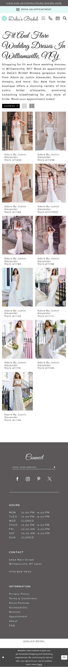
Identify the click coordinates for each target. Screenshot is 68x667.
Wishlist (15, 612)
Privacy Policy (19, 593)
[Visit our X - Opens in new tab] (50, 479)
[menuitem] (43, 18)
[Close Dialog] (3, 657)
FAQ (12, 625)
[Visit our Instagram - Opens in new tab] (28, 479)
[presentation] (17, 131)
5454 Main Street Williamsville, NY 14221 (25, 561)
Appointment (18, 616)
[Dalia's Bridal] (20, 18)
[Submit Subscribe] (54, 467)
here (39, 664)
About (13, 621)
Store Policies (19, 602)
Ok (64, 657)
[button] (43, 18)
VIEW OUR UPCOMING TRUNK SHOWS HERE (34, 3)
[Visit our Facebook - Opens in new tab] (17, 479)
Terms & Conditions (23, 598)
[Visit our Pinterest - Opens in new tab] (38, 479)
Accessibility (18, 607)
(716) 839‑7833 (20, 571)
